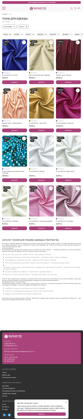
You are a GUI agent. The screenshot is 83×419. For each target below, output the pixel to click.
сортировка (8, 27)
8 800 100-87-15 (9, 344)
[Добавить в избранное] (24, 42)
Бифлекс (42, 34)
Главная (4, 14)
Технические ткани (9, 377)
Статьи (4, 396)
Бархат (18, 34)
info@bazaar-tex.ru (11, 346)
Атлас (7, 34)
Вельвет (67, 34)
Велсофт (54, 34)
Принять (41, 414)
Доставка (5, 386)
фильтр (21, 27)
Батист (30, 34)
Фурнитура (6, 375)
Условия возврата (8, 388)
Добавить (14, 82)
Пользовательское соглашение (13, 391)
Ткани (4, 372)
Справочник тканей (9, 393)
